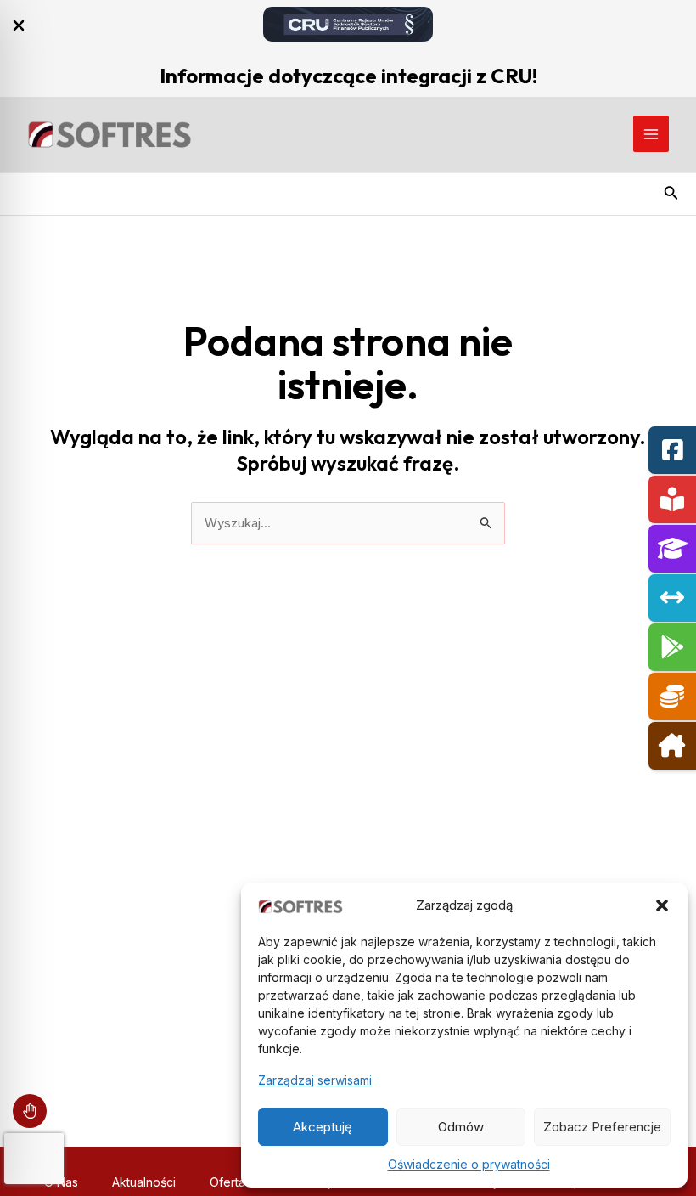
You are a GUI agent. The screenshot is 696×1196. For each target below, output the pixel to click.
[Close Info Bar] (18, 26)
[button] (662, 905)
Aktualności (144, 1182)
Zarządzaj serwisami (315, 1080)
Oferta (227, 1182)
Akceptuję (322, 1127)
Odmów (461, 1127)
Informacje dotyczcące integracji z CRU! (348, 75)
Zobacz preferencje (602, 1127)
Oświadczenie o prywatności (469, 1164)
